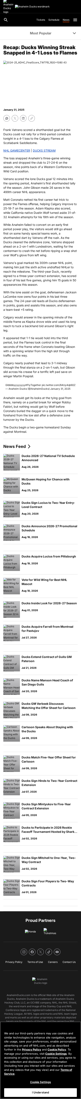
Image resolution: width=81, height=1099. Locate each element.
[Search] (5, 19)
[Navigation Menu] (75, 19)
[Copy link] (31, 118)
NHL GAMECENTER (16, 150)
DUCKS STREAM (44, 150)
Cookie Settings (56, 1053)
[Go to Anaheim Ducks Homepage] (32, 6)
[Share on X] (15, 118)
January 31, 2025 (60, 388)
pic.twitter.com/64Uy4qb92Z (59, 385)
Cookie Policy (57, 1049)
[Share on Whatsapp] (6, 118)
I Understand (40, 1092)
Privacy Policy (31, 1049)
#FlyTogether (33, 385)
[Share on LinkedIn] (23, 118)
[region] (40, 1060)
